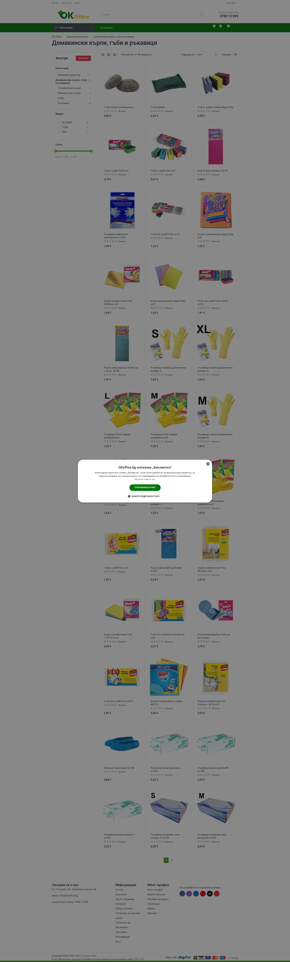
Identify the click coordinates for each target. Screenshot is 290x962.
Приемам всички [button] (145, 487)
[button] (145, 496)
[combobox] (208, 463)
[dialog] (145, 481)
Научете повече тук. (145, 479)
